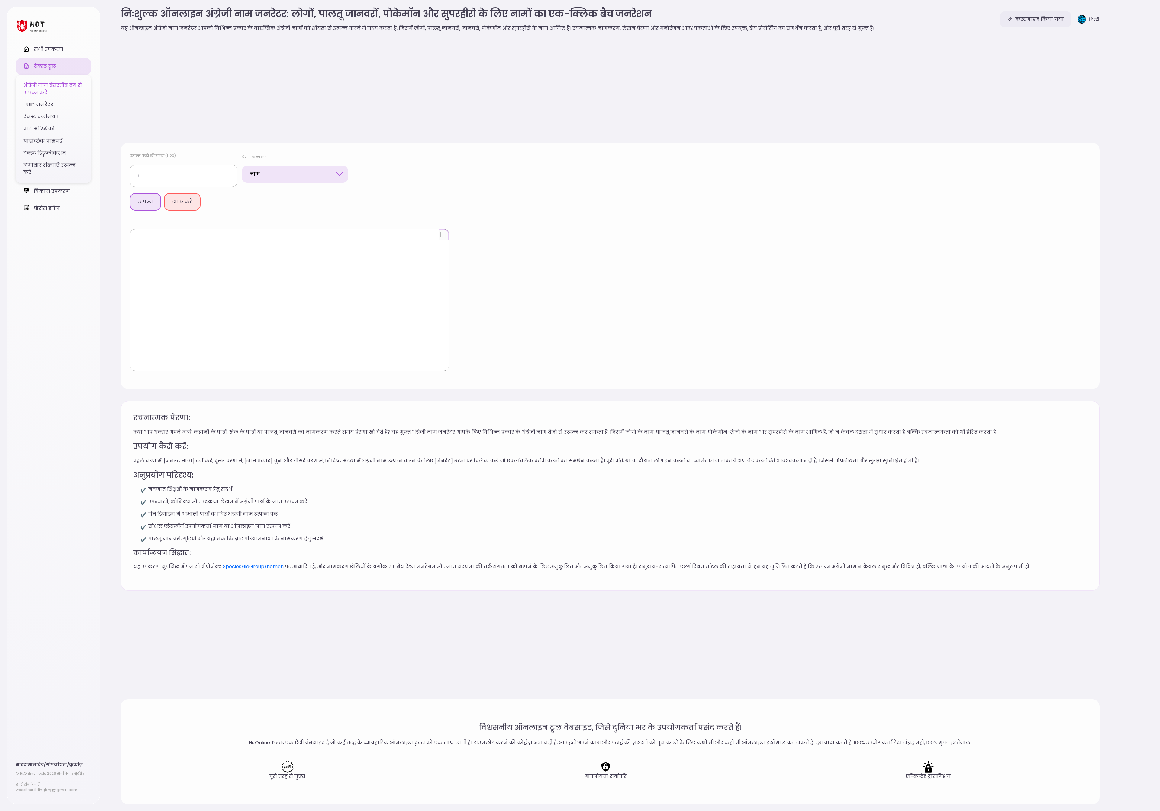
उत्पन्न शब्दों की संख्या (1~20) (153, 155)
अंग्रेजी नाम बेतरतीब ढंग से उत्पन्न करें (52, 89)
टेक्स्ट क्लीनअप (41, 116)
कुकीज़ (76, 764)
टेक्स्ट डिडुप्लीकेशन (44, 153)
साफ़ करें (182, 201)
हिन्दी (1094, 19)
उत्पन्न (145, 201)
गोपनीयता (56, 764)
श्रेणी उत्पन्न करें (254, 156)
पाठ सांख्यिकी (39, 128)
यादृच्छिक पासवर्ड (42, 140)
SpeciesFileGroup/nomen (253, 566)
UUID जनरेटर (38, 104)
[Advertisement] (610, 88)
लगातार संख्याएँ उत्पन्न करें (49, 169)
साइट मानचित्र (30, 764)
